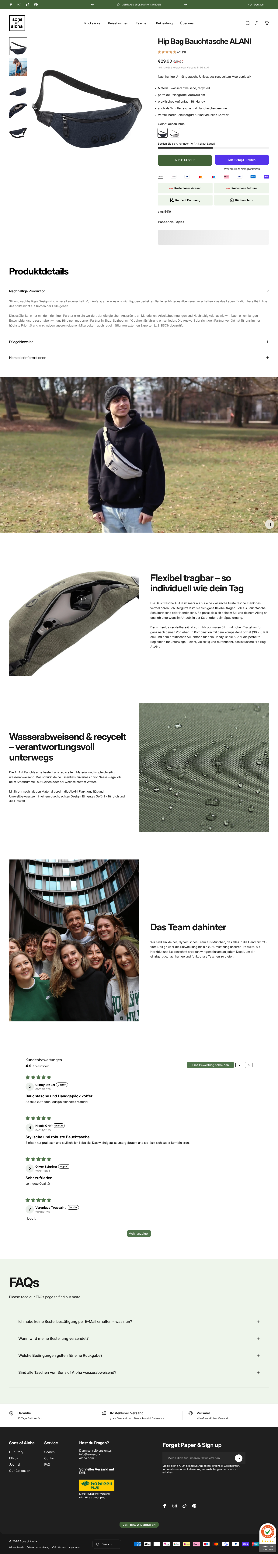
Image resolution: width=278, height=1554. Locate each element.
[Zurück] (92, 4)
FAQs (40, 1297)
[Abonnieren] (238, 1458)
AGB (53, 1547)
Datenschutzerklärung (38, 1547)
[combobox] (258, 4)
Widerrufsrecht (16, 1547)
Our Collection (19, 1471)
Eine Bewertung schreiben (210, 1065)
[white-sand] (175, 132)
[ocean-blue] (162, 132)
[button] (167, 52)
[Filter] (239, 1065)
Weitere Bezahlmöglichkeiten (242, 168)
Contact (50, 1458)
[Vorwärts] (185, 4)
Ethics (13, 1458)
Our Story (16, 1452)
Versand (191, 67)
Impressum (74, 1547)
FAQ (47, 1464)
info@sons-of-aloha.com (89, 1456)
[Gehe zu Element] (18, 46)
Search (49, 1452)
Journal (14, 1464)
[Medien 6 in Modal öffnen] (87, 94)
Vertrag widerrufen (139, 1524)
